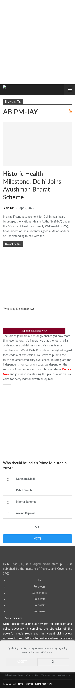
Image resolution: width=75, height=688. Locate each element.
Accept (22, 662)
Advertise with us (14, 675)
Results (37, 527)
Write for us (64, 675)
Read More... (13, 244)
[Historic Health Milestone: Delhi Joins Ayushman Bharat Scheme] (37, 144)
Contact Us (32, 675)
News (8, 126)
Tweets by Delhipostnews (18, 309)
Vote (37, 538)
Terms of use (48, 675)
